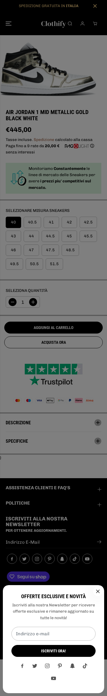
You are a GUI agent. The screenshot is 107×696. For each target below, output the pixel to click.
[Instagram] (47, 666)
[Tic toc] (85, 666)
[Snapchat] (72, 666)
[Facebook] (22, 666)
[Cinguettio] (35, 666)
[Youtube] (53, 678)
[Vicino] (98, 591)
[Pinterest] (60, 666)
